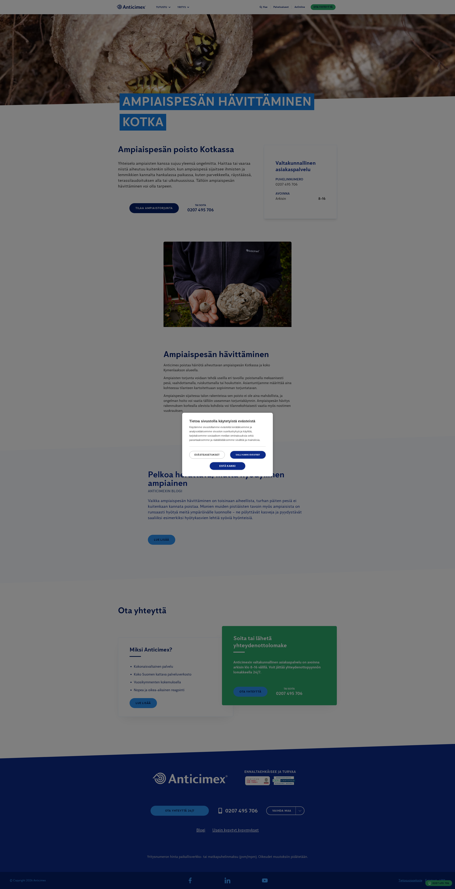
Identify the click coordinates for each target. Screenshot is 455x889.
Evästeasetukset (207, 454)
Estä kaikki (227, 466)
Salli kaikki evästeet (248, 455)
